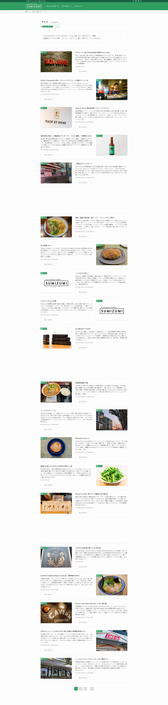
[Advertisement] (84, 200)
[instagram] (136, 1)
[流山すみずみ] (34, 6)
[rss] (138, 1)
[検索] (141, 1)
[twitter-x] (133, 1)
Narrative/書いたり (47, 26)
